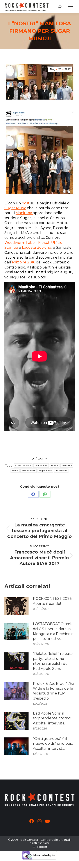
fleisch (54, 465)
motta (15, 470)
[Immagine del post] (16, 606)
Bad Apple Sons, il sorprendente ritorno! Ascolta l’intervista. (52, 718)
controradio (41, 465)
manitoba (67, 465)
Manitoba (24, 213)
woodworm (61, 470)
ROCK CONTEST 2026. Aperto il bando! (52, 600)
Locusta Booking (36, 247)
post (25, 203)
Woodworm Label (20, 243)
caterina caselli (23, 465)
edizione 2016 (23, 262)
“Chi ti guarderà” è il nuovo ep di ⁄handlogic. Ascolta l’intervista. (53, 744)
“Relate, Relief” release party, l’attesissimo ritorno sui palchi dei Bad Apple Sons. (53, 661)
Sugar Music (15, 208)
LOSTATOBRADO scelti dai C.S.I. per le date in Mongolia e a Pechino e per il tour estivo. (53, 631)
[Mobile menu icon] (70, 6)
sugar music (45, 470)
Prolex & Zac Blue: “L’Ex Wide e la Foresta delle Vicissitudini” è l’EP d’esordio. (53, 690)
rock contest (28, 470)
